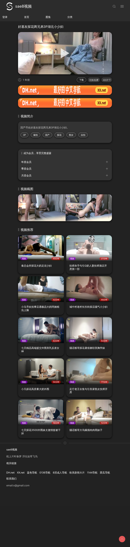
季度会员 (26, 168)
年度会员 (26, 162)
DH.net (10, 472)
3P (24, 135)
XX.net (21, 472)
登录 (4, 17)
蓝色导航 (32, 472)
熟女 (71, 135)
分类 (69, 17)
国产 (47, 135)
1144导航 (92, 472)
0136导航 (44, 472)
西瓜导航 (105, 472)
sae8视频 (23, 6)
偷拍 (35, 135)
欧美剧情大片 (77, 472)
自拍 (83, 135)
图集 (48, 17)
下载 (81, 79)
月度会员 (26, 175)
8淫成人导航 (60, 472)
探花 (59, 135)
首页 (26, 17)
